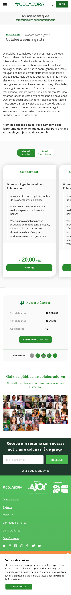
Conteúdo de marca (14, 522)
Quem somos (11, 499)
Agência (7, 507)
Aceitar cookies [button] (18, 586)
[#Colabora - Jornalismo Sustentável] (29, 4)
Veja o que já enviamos (35, 470)
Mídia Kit (8, 515)
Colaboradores (11, 530)
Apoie (62, 4)
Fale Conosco (11, 538)
